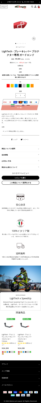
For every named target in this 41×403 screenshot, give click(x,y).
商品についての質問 (8, 149)
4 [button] (20, 43)
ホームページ (20, 47)
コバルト (16, 85)
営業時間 (5, 378)
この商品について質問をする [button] (20, 183)
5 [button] (22, 43)
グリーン (28, 85)
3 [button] (19, 43)
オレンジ (32, 85)
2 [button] (17, 43)
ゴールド (12, 85)
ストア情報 (6, 371)
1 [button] (15, 43)
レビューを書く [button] (20, 178)
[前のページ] (1, 2)
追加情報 (5, 155)
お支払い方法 (6, 161)
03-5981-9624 (29, 2)
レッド (8, 85)
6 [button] (23, 43)
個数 (20, 91)
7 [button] (25, 43)
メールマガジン (7, 385)
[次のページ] (39, 2)
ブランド (5, 364)
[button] (6, 343)
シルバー (24, 85)
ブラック (20, 85)
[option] (20, 2)
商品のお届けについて (9, 167)
